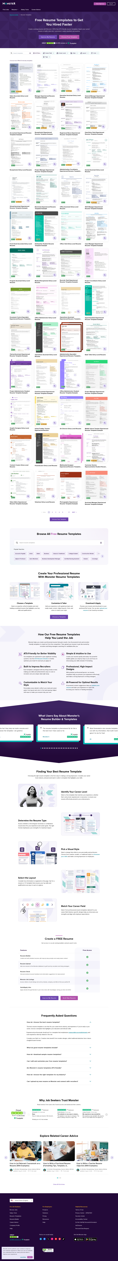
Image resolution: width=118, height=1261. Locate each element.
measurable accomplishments (78, 1032)
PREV (44, 512)
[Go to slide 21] (75, 748)
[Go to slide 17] (68, 748)
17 (69, 512)
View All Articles (59, 1184)
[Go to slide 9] (54, 748)
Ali (90, 739)
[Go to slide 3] (44, 748)
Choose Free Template (69, 37)
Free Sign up (100, 4)
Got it (29, 1257)
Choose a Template (59, 617)
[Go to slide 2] (42, 748)
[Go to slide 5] (47, 748)
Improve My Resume (48, 37)
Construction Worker (88, 553)
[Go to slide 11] (58, 748)
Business (46, 553)
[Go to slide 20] (73, 748)
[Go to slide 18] (70, 748)
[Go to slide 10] (56, 748)
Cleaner (85, 559)
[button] (30, 53)
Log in (111, 4)
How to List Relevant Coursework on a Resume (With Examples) (25, 1164)
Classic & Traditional (59, 553)
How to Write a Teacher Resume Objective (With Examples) (89, 1164)
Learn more (23, 1257)
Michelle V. (46, 737)
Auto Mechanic (34, 559)
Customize (21, 79)
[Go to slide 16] (66, 748)
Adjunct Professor (20, 559)
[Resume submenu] (17, 9)
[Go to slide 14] (63, 748)
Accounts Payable (20, 553)
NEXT (73, 512)
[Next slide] (112, 1157)
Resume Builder (14, 15)
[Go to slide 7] (51, 748)
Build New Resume (69, 998)
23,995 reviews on (15, 1239)
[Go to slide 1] (40, 748)
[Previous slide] (6, 1157)
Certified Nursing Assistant (71, 559)
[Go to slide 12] (59, 748)
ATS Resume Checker (41, 659)
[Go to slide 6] (49, 748)
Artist (31, 553)
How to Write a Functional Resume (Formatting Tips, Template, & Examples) (56, 1164)
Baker (38, 553)
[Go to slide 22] (77, 748)
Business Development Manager (51, 559)
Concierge (95, 559)
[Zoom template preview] (30, 90)
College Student (73, 553)
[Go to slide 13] (61, 748)
